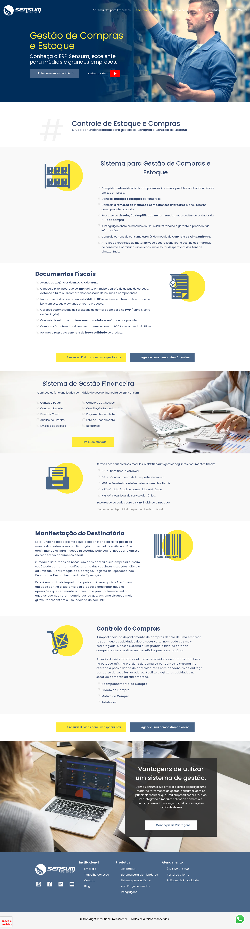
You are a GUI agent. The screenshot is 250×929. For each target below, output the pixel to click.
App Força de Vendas (135, 886)
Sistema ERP (129, 869)
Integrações (129, 892)
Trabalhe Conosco (96, 875)
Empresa (90, 869)
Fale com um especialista (55, 73)
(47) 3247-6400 (178, 869)
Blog (87, 886)
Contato (89, 880)
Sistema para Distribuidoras (139, 875)
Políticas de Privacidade (183, 880)
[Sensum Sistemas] (22, 10)
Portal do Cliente (178, 875)
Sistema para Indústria (136, 880)
